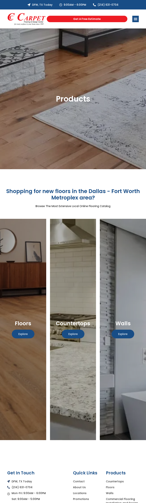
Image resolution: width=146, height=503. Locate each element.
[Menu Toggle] (135, 19)
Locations (79, 493)
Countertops (115, 481)
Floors (110, 487)
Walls (109, 493)
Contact (79, 481)
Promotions (81, 499)
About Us (79, 487)
